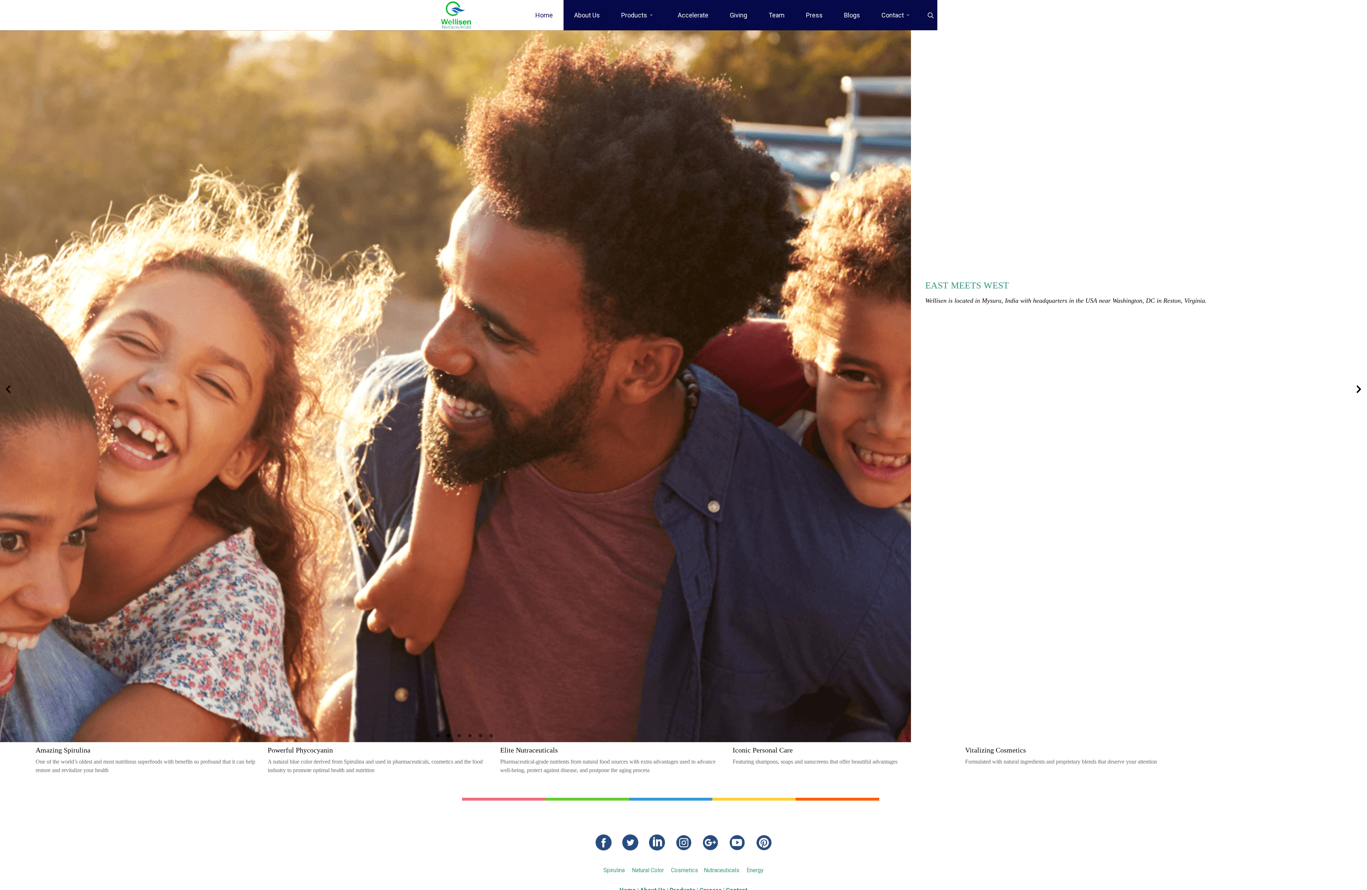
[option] (683, 386)
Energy (755, 870)
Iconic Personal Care (763, 750)
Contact (892, 15)
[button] (8, 389)
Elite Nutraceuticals (529, 750)
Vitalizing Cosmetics (995, 750)
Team (777, 15)
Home (544, 15)
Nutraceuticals (721, 870)
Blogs (852, 15)
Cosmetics (684, 870)
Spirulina (614, 870)
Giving (738, 15)
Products (634, 15)
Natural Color (648, 870)
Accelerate (693, 15)
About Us (587, 15)
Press (814, 15)
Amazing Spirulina (63, 750)
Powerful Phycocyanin (300, 750)
